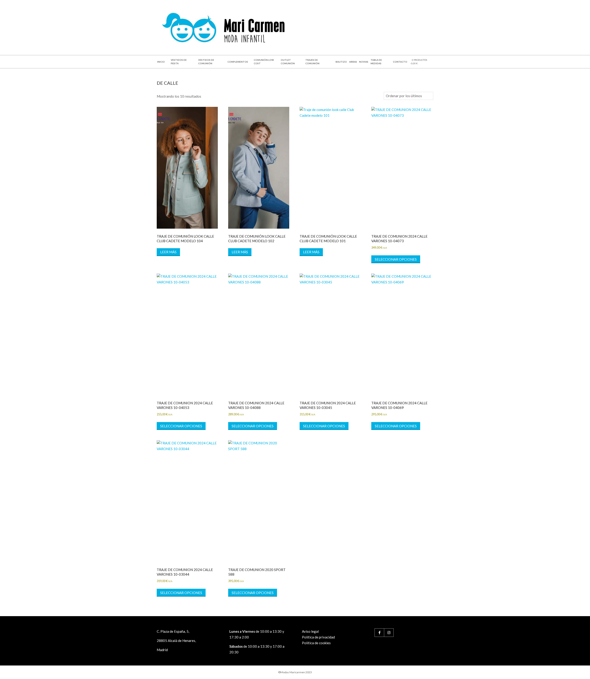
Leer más (168, 252)
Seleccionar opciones (396, 259)
